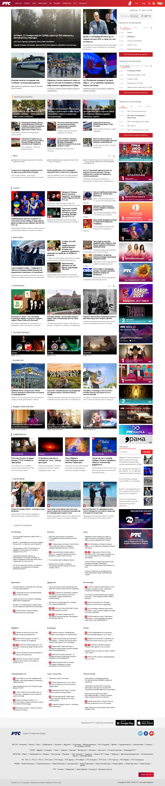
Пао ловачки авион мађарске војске (61, 560)
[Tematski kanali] (136, 434)
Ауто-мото (102, 750)
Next (151, 27)
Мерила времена (89, 744)
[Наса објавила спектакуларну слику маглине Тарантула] (77, 446)
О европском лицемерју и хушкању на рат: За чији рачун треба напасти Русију (27, 171)
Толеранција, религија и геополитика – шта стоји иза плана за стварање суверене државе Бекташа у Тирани (98, 113)
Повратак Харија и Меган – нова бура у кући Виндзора (28, 510)
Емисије (67, 3)
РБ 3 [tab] (140, 106)
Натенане (19, 479)
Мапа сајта (146, 775)
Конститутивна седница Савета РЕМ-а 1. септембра (27, 537)
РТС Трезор (113, 760)
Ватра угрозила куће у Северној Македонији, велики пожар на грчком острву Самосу (62, 565)
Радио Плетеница (86, 764)
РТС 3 (41, 760)
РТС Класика (92, 760)
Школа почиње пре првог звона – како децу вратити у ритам (64, 609)
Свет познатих (54, 673)
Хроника (15, 582)
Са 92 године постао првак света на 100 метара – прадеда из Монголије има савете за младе (27, 694)
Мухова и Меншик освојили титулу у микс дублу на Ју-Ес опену (97, 646)
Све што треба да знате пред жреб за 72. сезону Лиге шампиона (105, 194)
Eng (143, 3)
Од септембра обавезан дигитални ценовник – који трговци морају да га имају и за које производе (100, 610)
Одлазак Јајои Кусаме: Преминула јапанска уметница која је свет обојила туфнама (99, 317)
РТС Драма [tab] (126, 66)
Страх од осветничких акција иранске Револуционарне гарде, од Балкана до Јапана (98, 573)
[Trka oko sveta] (136, 151)
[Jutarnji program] (136, 211)
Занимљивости (18, 673)
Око (15, 155)
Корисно (18, 360)
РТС (75, 3)
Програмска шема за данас (136, 54)
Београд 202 (73, 764)
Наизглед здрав (86, 756)
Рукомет (72, 750)
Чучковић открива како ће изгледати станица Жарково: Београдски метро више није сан (63, 616)
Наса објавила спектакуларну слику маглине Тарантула (74, 460)
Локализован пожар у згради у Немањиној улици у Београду (25, 612)
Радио (57, 3)
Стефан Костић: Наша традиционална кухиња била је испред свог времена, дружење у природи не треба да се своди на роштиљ (63, 248)
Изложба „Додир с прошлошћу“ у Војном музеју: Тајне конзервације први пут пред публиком (62, 318)
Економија (88, 582)
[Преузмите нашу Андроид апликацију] (125, 723)
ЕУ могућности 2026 (82, 746)
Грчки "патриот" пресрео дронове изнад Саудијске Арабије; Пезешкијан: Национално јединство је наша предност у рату (69, 142)
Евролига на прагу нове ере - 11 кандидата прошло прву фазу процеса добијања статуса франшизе (62, 656)
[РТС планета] (130, 3)
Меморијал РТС (130, 750)
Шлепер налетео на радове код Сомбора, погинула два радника (25, 81)
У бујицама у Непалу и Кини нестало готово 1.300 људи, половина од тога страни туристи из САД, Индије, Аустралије (99, 555)
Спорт (27, 3)
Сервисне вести (125, 744)
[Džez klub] (136, 313)
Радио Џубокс (118, 764)
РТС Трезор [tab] (135, 66)
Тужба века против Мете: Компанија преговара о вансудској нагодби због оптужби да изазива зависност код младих (100, 687)
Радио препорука (23, 406)
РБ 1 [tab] (123, 106)
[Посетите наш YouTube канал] (151, 733)
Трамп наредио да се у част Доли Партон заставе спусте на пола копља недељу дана (62, 684)
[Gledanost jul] (136, 272)
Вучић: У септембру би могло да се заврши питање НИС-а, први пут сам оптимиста (99, 39)
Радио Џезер (145, 764)
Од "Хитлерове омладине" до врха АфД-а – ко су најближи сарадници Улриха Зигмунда (98, 83)
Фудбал (15, 628)
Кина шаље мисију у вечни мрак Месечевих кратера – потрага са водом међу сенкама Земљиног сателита (98, 695)
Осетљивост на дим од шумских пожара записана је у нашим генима (104, 257)
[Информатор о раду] (136, 538)
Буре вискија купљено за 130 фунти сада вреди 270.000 (70, 266)
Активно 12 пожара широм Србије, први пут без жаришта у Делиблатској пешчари (43, 36)
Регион (50, 532)
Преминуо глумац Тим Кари (59, 678)
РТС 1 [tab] (126, 27)
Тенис (86, 628)
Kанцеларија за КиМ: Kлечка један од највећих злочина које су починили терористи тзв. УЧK (26, 550)
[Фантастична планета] (136, 191)
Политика (16, 532)
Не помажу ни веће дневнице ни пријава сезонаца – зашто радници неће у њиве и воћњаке (28, 114)
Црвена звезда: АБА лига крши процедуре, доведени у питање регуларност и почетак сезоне (61, 664)
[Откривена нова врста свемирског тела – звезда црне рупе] (50, 446)
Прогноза (124, 16)
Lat (136, 3)
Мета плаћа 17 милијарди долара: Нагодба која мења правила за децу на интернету (104, 272)
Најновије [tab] (123, 446)
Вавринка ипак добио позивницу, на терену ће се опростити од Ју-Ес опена (99, 640)
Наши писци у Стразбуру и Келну (60, 426)
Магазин (42, 3)
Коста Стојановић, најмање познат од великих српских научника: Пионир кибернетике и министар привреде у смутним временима (97, 173)
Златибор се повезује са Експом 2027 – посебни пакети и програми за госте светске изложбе (98, 392)
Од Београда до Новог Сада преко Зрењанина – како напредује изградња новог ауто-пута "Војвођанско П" (98, 618)
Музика (46, 754)
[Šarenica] (136, 374)
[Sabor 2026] (136, 293)
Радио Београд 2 (43, 764)
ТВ (50, 3)
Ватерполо (82, 750)
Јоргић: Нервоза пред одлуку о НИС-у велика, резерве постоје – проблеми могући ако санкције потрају (100, 589)
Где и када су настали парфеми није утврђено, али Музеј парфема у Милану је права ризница (104, 244)
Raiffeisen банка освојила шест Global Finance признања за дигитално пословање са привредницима (27, 392)
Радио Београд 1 (28, 764)
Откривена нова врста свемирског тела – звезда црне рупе (49, 460)
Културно (18, 285)
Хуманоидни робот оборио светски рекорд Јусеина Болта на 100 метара (99, 702)
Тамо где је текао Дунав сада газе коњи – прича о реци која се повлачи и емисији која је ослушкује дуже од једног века (63, 511)
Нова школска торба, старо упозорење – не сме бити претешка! (27, 425)
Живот (24, 754)
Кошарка (51, 628)
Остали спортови (115, 750)
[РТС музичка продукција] (136, 518)
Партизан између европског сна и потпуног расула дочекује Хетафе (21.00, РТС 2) (69, 212)
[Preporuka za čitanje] (136, 414)
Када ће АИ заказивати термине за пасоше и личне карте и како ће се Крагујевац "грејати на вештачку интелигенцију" (63, 113)
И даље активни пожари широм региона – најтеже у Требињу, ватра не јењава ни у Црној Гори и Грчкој (62, 554)
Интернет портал (105, 769)
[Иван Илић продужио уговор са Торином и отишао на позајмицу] (87, 223)
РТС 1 (27, 760)
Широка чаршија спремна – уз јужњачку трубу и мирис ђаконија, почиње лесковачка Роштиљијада (28, 702)
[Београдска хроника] (136, 252)
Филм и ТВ (98, 754)
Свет (85, 532)
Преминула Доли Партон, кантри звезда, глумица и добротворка (62, 691)
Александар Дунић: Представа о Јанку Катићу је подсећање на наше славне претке (62, 698)
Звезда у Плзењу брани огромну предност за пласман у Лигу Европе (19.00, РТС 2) (71, 196)
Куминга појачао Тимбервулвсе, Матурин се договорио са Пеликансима (63, 633)
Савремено (19, 434)
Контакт (61, 769)
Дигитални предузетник (130, 754)
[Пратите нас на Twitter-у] (140, 733)
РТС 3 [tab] (145, 27)
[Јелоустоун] (136, 353)
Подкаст (149, 744)
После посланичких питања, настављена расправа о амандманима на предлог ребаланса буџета (68, 125)
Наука (106, 754)
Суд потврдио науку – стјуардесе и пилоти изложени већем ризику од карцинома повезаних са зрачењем (27, 270)
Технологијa (89, 673)
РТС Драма (69, 760)
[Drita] (136, 394)
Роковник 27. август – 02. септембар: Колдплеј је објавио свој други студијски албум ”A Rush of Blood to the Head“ (26, 318)
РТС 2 (34, 760)
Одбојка (64, 750)
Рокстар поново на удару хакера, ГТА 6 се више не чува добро (22, 460)
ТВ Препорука (21, 332)
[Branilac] (136, 171)
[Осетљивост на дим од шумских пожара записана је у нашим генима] (87, 258)
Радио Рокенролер (103, 764)
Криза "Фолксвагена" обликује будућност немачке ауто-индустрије (97, 603)
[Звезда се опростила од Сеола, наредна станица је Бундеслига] (87, 209)
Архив (82, 765)
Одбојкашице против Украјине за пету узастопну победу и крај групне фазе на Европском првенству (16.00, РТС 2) (28, 221)
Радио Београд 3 (58, 764)
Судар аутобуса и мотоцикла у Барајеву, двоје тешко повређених (27, 600)
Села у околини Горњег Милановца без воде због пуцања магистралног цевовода (64, 588)
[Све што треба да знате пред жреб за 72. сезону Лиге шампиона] (87, 195)
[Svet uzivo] (136, 232)
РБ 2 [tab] (131, 106)
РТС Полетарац (138, 760)
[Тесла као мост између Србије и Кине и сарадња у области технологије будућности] (104, 446)
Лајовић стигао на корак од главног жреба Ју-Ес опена (100, 652)
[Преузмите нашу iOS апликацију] (145, 723)
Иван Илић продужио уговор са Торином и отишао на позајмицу (105, 222)
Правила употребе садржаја (41, 783)
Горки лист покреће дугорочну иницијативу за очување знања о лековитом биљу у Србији (63, 392)
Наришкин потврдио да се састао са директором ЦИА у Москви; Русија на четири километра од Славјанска (32, 141)
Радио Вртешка (132, 764)
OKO (34, 3)
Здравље (88, 754)
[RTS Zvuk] (136, 333)
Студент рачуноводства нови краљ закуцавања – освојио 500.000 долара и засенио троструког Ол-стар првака (63, 640)
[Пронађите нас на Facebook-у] (146, 733)
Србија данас (47, 744)
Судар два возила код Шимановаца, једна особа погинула (103, 124)
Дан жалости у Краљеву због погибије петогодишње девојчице (62, 603)
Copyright (25, 783)
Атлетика (92, 750)
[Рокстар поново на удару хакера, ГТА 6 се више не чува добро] (23, 446)
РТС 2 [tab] (136, 27)
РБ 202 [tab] (148, 106)
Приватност (16, 783)
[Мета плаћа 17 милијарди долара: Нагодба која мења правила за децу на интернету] (87, 272)
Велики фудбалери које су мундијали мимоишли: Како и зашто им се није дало (62, 171)
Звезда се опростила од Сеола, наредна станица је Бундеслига (103, 208)
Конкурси (93, 769)
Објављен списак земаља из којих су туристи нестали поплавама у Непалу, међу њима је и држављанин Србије (64, 83)
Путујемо (66, 754)
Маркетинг (70, 769)
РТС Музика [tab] (145, 66)
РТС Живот (80, 760)
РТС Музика (124, 760)
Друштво (51, 582)
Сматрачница (138, 744)
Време (113, 744)
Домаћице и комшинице (93, 427)
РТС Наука (59, 760)
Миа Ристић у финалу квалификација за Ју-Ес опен (99, 658)
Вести (18, 3)
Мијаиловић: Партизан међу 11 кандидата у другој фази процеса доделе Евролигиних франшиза (63, 648)
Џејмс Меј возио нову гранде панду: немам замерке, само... (100, 708)
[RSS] (154, 3)
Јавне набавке (81, 769)
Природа (115, 754)
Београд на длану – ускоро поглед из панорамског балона (27, 709)
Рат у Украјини (103, 744)
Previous (120, 27)
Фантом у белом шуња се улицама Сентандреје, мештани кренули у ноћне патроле (105, 140)
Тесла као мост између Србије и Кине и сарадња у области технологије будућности (104, 461)
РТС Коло (103, 760)
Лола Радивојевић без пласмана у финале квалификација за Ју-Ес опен (98, 633)
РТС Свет (49, 760)
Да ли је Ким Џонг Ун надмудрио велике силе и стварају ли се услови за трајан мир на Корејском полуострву (99, 511)
